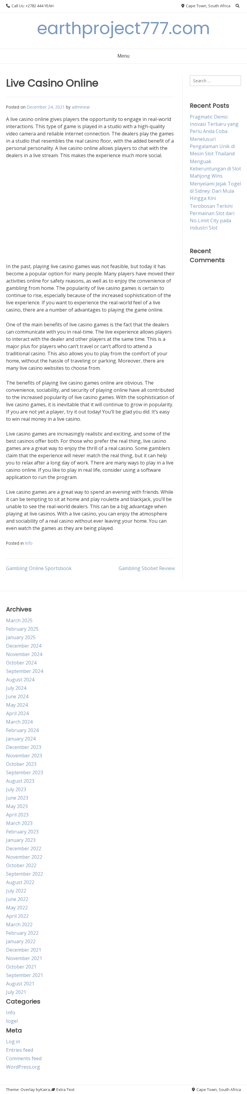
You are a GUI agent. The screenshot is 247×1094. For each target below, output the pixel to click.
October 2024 (21, 662)
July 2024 (16, 688)
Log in (13, 1041)
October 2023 (21, 764)
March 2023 (19, 823)
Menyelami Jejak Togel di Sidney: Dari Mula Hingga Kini (215, 190)
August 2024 (20, 679)
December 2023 (23, 747)
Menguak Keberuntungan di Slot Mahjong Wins (215, 168)
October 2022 (21, 865)
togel (12, 1021)
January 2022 (21, 941)
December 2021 (23, 950)
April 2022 (17, 916)
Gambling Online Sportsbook (39, 568)
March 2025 (19, 620)
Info (29, 543)
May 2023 (17, 806)
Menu (123, 56)
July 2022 (16, 890)
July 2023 (16, 789)
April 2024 (17, 713)
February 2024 (22, 730)
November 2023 (24, 755)
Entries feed (19, 1050)
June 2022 (17, 899)
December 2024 (23, 645)
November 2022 (24, 857)
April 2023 (17, 814)
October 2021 (21, 966)
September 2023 (24, 772)
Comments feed (24, 1058)
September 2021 (24, 975)
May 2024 (17, 705)
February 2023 (22, 831)
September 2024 (24, 671)
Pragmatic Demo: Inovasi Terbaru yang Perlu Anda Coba (214, 124)
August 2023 (20, 781)
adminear (81, 107)
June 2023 (17, 797)
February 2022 (22, 933)
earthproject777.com (123, 28)
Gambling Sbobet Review (147, 568)
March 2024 (19, 721)
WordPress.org (23, 1067)
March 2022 (19, 924)
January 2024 (21, 738)
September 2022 (24, 873)
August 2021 (20, 983)
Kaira (45, 1089)
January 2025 (21, 637)
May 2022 (17, 907)
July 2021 (16, 992)
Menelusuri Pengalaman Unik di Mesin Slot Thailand (212, 146)
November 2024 (24, 654)
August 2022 (20, 882)
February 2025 (22, 629)
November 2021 (24, 958)
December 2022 (23, 848)
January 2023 (21, 840)
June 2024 (17, 696)
